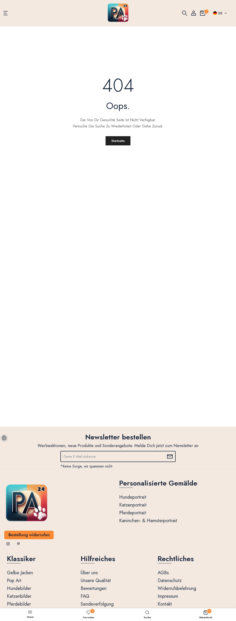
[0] (202, 13)
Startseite (118, 140)
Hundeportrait (132, 497)
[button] (220, 13)
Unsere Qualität (96, 580)
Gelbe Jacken (20, 572)
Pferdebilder (19, 604)
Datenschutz (170, 580)
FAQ (85, 596)
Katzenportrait (133, 505)
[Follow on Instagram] (8, 543)
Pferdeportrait (132, 512)
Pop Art (14, 580)
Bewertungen (93, 588)
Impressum (168, 596)
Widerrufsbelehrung (177, 588)
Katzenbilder (19, 596)
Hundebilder (19, 588)
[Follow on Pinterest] (18, 543)
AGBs (163, 572)
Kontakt (165, 604)
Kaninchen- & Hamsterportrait (148, 520)
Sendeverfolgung (97, 604)
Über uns (89, 572)
